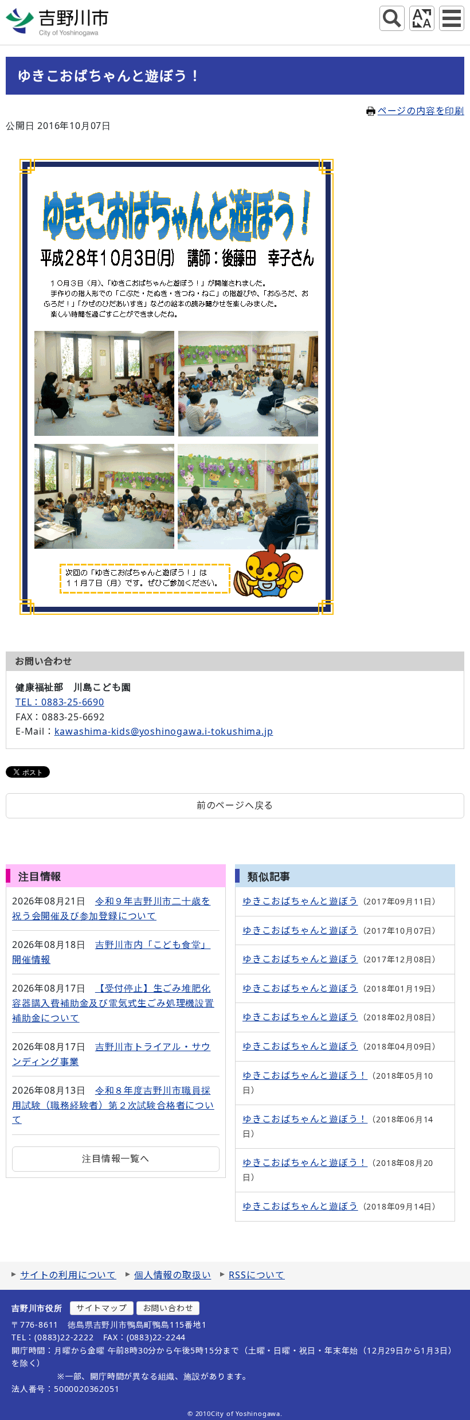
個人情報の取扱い (172, 1275)
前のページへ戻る (235, 805)
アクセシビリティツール (421, 18)
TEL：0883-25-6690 (59, 702)
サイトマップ (101, 1307)
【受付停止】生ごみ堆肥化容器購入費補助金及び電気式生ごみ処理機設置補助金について (113, 1003)
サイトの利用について (68, 1275)
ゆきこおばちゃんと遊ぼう (300, 901)
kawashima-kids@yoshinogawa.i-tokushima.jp (163, 731)
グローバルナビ (451, 18)
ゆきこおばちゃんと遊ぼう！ (304, 1075)
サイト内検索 (392, 18)
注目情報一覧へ (116, 1158)
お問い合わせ (168, 1307)
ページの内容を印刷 (421, 110)
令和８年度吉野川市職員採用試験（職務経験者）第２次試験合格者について (113, 1105)
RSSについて (257, 1275)
